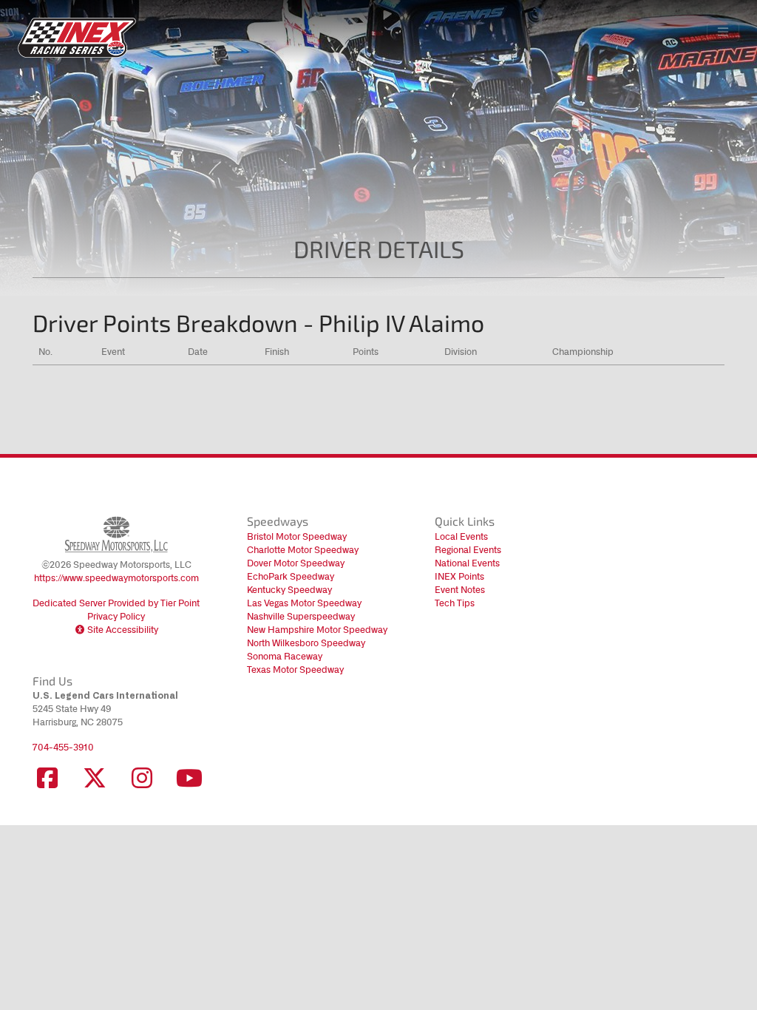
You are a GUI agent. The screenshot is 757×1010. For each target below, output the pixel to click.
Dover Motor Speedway (295, 563)
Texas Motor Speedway (295, 669)
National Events (467, 563)
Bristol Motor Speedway (297, 536)
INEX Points (459, 576)
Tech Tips (455, 603)
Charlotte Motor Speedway (303, 549)
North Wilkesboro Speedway (306, 642)
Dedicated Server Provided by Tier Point (116, 603)
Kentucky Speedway (289, 589)
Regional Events (468, 549)
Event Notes (460, 589)
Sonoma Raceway (284, 656)
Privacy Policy (116, 616)
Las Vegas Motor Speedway (304, 603)
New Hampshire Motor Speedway (317, 629)
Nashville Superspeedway (301, 616)
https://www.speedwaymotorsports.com (116, 577)
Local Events (461, 536)
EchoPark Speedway (290, 576)
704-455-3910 (63, 747)
